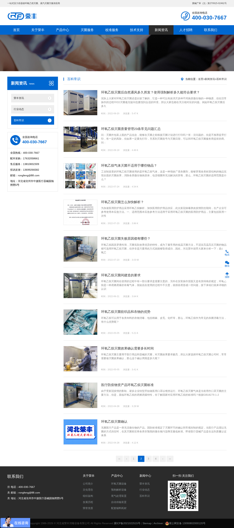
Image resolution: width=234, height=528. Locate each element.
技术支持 (136, 30)
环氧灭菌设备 (119, 483)
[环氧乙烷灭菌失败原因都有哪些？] (80, 249)
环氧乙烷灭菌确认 (114, 421)
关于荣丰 (37, 30)
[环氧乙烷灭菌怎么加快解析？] (80, 212)
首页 (16, 30)
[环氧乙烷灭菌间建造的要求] (80, 285)
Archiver (158, 523)
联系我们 (210, 30)
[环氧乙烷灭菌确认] (80, 432)
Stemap (147, 523)
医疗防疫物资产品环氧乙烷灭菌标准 (127, 385)
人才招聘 (186, 30)
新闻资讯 (161, 30)
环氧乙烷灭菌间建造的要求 (121, 275)
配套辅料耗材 (119, 508)
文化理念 (88, 489)
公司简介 (88, 483)
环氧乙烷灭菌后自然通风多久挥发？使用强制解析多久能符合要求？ (150, 92)
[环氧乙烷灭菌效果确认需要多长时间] (80, 358)
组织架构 (88, 495)
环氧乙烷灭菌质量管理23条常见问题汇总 (131, 129)
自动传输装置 (119, 502)
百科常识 (221, 79)
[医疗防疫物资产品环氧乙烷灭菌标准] (80, 395)
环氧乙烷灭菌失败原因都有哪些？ (125, 238)
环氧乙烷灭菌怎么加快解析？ (122, 202)
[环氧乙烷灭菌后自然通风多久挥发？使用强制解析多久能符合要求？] (80, 102)
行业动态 (144, 489)
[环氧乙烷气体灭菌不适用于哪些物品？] (80, 176)
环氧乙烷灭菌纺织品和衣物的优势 (125, 312)
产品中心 (62, 30)
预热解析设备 (119, 489)
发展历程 (88, 502)
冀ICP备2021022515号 (127, 523)
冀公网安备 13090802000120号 (187, 523)
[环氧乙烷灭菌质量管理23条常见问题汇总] (80, 139)
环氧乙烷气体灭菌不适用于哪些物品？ (129, 165)
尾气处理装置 (119, 495)
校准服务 (111, 30)
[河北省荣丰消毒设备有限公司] (22, 16)
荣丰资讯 (144, 483)
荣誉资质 (88, 508)
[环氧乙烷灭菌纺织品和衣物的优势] (80, 322)
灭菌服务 (87, 30)
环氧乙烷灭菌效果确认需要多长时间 (127, 348)
